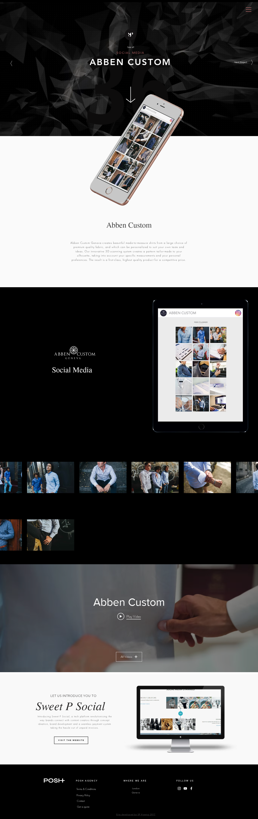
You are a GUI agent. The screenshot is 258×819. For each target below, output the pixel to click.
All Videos (126, 656)
